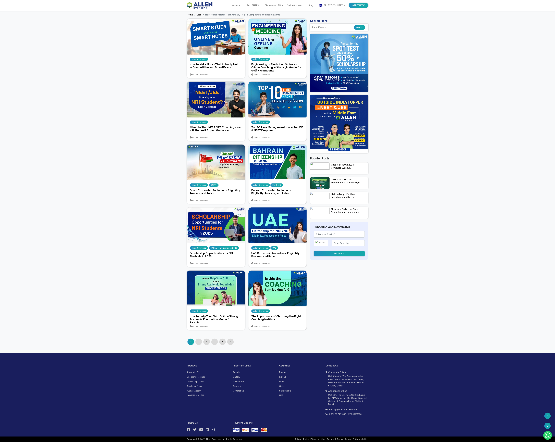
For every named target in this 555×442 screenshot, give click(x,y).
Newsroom (238, 381)
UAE (274, 248)
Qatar (282, 386)
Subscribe (339, 253)
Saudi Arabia (285, 391)
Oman (282, 381)
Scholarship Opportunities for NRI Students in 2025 (211, 255)
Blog (310, 5)
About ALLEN (193, 372)
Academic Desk (194, 386)
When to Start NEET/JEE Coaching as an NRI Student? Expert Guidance (216, 129)
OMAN (214, 185)
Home (190, 14)
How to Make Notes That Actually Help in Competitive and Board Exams (214, 66)
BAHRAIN (276, 185)
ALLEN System (194, 391)
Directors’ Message (196, 377)
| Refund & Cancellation (356, 439)
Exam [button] (235, 5)
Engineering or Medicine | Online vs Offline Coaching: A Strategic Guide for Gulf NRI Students (276, 67)
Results (236, 372)
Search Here (319, 21)
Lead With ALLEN (195, 395)
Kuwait (282, 377)
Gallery (236, 377)
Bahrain (282, 372)
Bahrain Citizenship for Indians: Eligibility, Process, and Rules (271, 192)
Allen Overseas (199, 59)
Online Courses (295, 5)
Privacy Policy (302, 439)
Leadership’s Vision (196, 381)
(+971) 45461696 (354, 414)
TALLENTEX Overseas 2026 (224, 248)
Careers (237, 386)
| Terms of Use (318, 439)
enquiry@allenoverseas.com (343, 409)
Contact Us (238, 391)
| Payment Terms (335, 439)
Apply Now (358, 5)
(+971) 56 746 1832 (337, 414)
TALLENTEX (253, 5)
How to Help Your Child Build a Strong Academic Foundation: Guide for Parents (214, 319)
